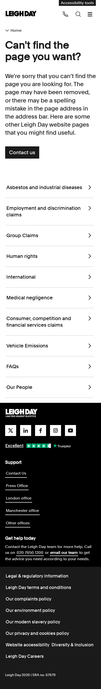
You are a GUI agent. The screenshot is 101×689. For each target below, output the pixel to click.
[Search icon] (78, 14)
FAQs (12, 366)
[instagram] (55, 430)
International (21, 277)
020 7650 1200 (30, 552)
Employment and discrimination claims (43, 211)
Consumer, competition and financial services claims (38, 321)
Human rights (22, 256)
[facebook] (40, 430)
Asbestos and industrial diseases (44, 187)
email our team (64, 552)
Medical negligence (29, 298)
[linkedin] (25, 430)
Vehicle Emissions (27, 346)
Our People (19, 387)
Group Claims (22, 235)
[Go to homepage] (21, 413)
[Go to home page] (21, 14)
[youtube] (70, 430)
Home (16, 30)
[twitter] (10, 430)
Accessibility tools (77, 2)
